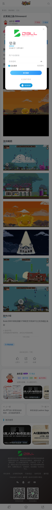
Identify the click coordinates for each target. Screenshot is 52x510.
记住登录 (13, 66)
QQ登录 (27, 85)
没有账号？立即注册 (16, 48)
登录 (27, 73)
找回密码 (40, 65)
